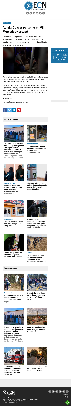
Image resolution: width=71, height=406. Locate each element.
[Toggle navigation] (2, 17)
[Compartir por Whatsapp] (67, 402)
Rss (67, 397)
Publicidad (65, 396)
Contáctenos (65, 394)
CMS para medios (59, 402)
